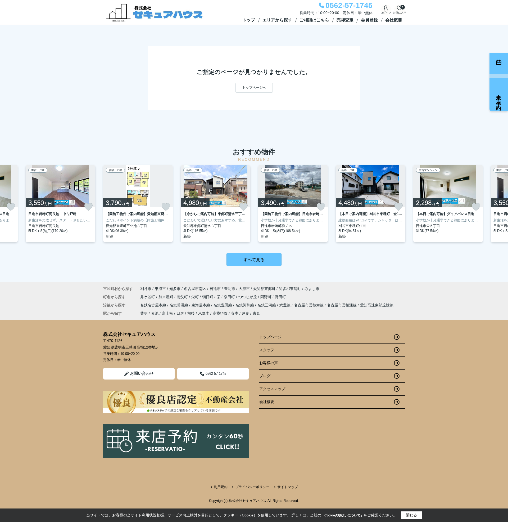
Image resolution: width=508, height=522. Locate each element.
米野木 (203, 313)
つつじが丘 (248, 297)
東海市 (160, 289)
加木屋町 (166, 297)
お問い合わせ (142, 373)
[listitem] (138, 203)
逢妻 (245, 313)
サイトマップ (287, 487)
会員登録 (369, 20)
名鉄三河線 (267, 305)
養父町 (183, 297)
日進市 (215, 289)
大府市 (244, 289)
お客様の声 (268, 363)
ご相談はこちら (314, 20)
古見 (256, 313)
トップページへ (254, 88)
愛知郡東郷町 (264, 289)
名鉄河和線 (245, 305)
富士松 (167, 313)
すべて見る (254, 259)
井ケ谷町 (148, 297)
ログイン (385, 12)
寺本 (234, 313)
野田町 (280, 297)
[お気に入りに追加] (11, 207)
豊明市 (229, 289)
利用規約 (221, 487)
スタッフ (266, 350)
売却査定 (345, 20)
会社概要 (393, 20)
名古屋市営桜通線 (342, 305)
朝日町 (208, 297)
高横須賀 (220, 313)
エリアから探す (277, 20)
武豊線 (285, 305)
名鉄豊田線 (223, 305)
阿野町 (266, 297)
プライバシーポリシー (252, 487)
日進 (180, 313)
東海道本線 (201, 305)
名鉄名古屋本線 (153, 305)
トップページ (270, 337)
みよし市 (312, 289)
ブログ (264, 376)
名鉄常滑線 (179, 305)
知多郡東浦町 (290, 289)
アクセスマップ (272, 389)
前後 (191, 313)
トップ (248, 20)
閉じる (411, 515)
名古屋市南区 (195, 289)
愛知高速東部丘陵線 (376, 305)
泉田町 (230, 297)
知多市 (174, 289)
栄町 (195, 297)
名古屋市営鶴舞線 (309, 305)
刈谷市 (145, 289)
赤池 (154, 313)
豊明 (144, 313)
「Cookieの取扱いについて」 (342, 515)
